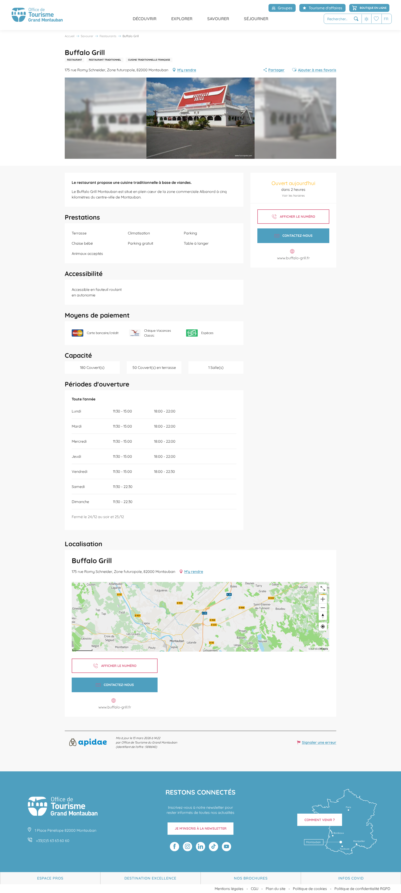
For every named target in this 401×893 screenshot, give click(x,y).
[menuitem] (37, 15)
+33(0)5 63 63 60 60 (52, 840)
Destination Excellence (150, 878)
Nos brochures (251, 878)
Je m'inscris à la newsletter (200, 828)
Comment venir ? (319, 820)
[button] (343, 19)
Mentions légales (229, 888)
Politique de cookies (310, 888)
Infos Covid (351, 878)
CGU (254, 888)
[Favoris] (376, 18)
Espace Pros (50, 878)
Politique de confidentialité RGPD (362, 888)
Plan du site (275, 888)
